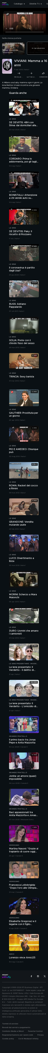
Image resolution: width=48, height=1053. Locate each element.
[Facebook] (31, 976)
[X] (44, 976)
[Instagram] (38, 976)
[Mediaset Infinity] (5, 4)
